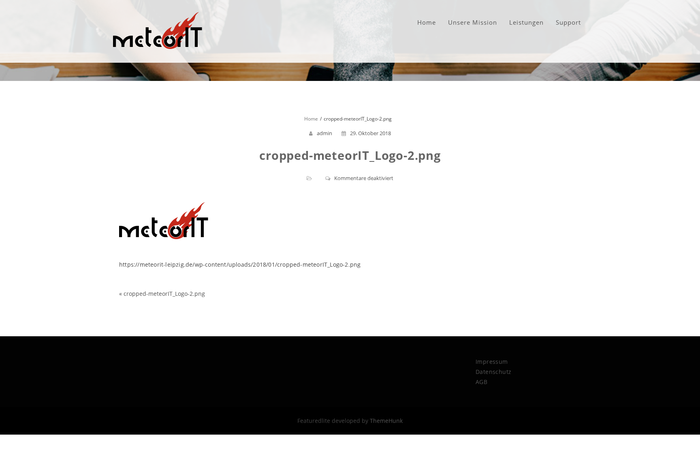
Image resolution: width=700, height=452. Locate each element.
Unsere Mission (472, 22)
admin (324, 133)
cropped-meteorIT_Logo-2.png (164, 293)
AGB (481, 382)
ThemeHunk (386, 420)
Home (426, 22)
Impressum (492, 361)
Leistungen (526, 22)
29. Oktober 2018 (370, 133)
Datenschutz (493, 372)
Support (568, 22)
